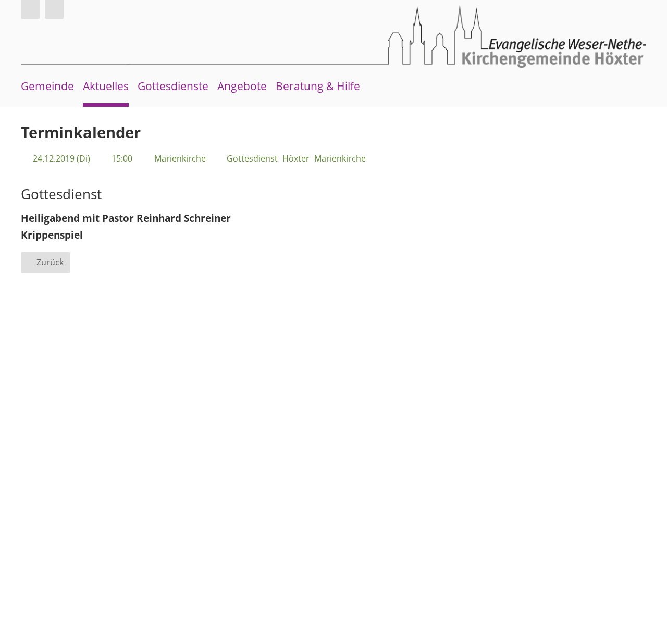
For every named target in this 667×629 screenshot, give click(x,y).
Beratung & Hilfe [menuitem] (318, 86)
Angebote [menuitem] (242, 86)
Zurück (50, 262)
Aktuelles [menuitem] (106, 86)
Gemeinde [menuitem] (47, 86)
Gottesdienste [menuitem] (173, 86)
